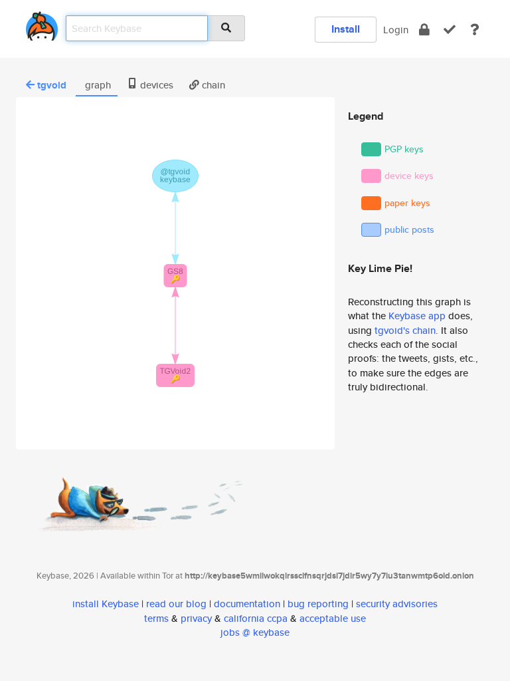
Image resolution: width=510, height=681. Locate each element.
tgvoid (51, 85)
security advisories (397, 604)
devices (155, 85)
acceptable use (332, 618)
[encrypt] (424, 29)
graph (96, 85)
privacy (196, 618)
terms (156, 618)
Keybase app (417, 316)
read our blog (176, 604)
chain (212, 85)
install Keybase (105, 604)
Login (395, 30)
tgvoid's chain (405, 330)
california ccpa (256, 618)
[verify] (450, 29)
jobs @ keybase (255, 632)
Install (345, 29)
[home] (42, 23)
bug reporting (318, 604)
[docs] (474, 29)
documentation (247, 604)
